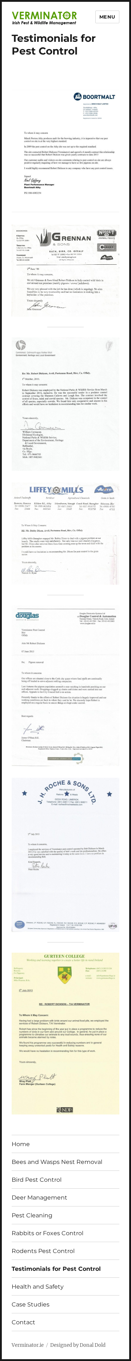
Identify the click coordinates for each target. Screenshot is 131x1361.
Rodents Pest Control (43, 1251)
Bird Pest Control (36, 1179)
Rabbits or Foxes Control (47, 1233)
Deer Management (39, 1197)
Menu (107, 17)
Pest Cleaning (32, 1215)
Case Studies (30, 1304)
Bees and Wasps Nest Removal (57, 1161)
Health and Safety (38, 1286)
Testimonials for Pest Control (56, 1268)
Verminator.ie (28, 1345)
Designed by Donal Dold (78, 1345)
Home (21, 1144)
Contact (23, 1322)
